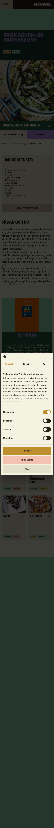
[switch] (47, 420)
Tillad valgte (27, 460)
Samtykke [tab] (10, 364)
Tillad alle (27, 450)
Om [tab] (44, 364)
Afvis (27, 469)
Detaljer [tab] (27, 364)
